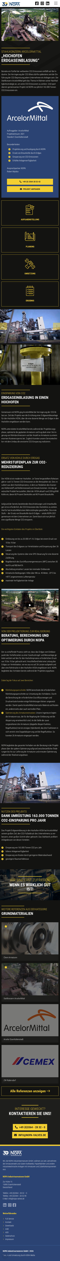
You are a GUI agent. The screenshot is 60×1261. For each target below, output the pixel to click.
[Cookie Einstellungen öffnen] (5, 1257)
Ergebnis (30, 300)
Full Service (9, 1219)
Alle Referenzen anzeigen (28, 1091)
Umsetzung (30, 273)
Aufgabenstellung (30, 219)
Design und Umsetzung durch (19, 1255)
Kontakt (8, 1222)
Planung (30, 246)
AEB (7, 1232)
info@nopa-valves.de (16, 1199)
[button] (3, 326)
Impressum (9, 1239)
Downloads (9, 1226)
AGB (7, 1229)
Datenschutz (10, 1236)
